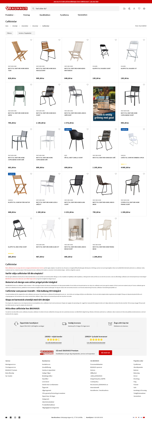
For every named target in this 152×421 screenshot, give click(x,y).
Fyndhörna (64, 15)
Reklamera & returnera (121, 326)
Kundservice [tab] (46, 361)
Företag (26, 15)
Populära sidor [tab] (138, 361)
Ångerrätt (45, 387)
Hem (6, 26)
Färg (135, 382)
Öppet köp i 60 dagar (48, 396)
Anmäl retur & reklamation (50, 384)
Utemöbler (25, 26)
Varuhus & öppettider (48, 370)
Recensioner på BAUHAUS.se (99, 384)
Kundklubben (45, 15)
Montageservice (10, 364)
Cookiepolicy (94, 382)
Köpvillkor (45, 379)
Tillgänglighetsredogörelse (50, 408)
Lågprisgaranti (46, 390)
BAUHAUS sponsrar (96, 367)
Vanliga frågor (46, 373)
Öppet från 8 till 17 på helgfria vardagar (32, 326)
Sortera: (21, 33)
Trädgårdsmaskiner (140, 393)
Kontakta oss (46, 364)
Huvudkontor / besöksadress (99, 390)
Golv (135, 387)
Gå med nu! (105, 352)
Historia (92, 370)
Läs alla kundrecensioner (53, 343)
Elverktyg (136, 379)
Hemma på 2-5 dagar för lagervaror (79, 326)
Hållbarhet (93, 373)
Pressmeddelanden (96, 364)
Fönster (136, 384)
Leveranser (45, 382)
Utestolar (35, 26)
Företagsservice (10, 367)
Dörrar (136, 376)
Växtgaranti (45, 399)
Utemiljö (14, 26)
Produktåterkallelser (48, 405)
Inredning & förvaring (140, 390)
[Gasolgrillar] (104, 104)
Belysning (137, 373)
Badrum (136, 370)
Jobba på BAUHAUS (96, 376)
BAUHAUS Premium (11, 370)
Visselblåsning (46, 367)
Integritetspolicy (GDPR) (97, 379)
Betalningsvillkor (47, 376)
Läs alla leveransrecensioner (96, 343)
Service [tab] (7, 361)
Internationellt (94, 387)
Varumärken (82, 15)
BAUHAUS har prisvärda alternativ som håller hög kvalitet (20, 278)
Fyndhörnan (137, 364)
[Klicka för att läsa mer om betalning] (140, 417)
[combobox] (75, 8)
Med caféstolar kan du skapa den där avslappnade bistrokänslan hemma (24, 268)
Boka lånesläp (9, 373)
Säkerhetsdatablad (48, 402)
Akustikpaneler (138, 367)
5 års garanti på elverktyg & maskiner (53, 393)
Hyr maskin (8, 376)
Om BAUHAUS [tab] (94, 361)
